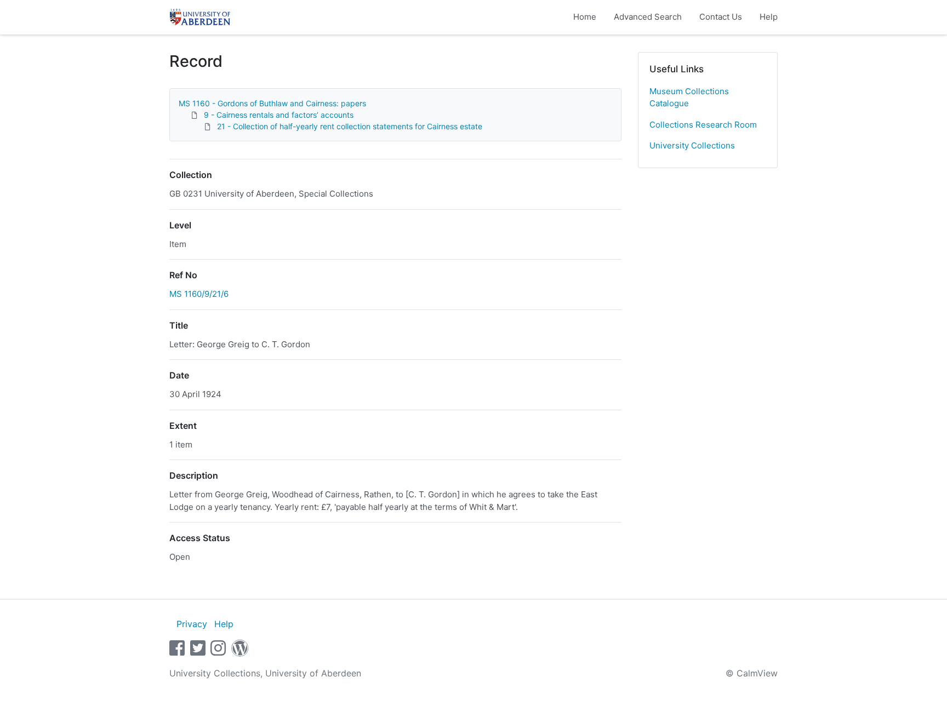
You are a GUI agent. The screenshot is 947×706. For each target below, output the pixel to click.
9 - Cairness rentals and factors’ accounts (278, 114)
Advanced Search (648, 17)
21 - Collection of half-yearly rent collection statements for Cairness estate (349, 126)
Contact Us (720, 17)
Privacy (191, 623)
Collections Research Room (703, 124)
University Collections (692, 145)
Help (769, 17)
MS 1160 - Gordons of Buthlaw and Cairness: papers (272, 103)
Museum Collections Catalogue (689, 97)
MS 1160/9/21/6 (199, 294)
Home (584, 17)
